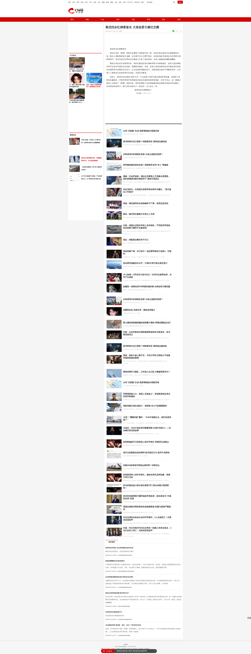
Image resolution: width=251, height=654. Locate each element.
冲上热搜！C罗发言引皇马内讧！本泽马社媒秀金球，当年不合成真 (147, 275)
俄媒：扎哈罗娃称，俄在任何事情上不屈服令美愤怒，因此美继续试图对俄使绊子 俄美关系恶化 (146, 177)
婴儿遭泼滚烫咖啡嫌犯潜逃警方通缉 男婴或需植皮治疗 (147, 322)
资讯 (73, 2)
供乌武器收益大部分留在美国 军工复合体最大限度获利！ (146, 486)
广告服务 (112, 648)
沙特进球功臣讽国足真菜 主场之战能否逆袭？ (143, 154)
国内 (72, 19)
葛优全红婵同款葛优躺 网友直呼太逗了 (117, 593)
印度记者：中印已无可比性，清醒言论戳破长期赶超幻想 (76, 71)
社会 (102, 19)
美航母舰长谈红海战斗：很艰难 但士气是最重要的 (145, 405)
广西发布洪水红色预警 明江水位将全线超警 (132, 651)
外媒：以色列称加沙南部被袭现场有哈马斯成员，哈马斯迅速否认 (146, 333)
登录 (180, 2)
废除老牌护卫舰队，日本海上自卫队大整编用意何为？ (146, 371)
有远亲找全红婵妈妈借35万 (113, 612)
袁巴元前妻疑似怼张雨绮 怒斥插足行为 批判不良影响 (146, 452)
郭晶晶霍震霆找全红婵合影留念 (115, 561)
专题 (133, 19)
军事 (78, 2)
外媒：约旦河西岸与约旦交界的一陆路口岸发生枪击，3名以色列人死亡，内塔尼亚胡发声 (147, 529)
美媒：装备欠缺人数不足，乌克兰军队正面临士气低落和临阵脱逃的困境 (146, 356)
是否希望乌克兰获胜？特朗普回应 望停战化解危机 (145, 141)
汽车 (90, 2)
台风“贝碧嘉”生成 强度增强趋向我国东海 (141, 130)
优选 (120, 2)
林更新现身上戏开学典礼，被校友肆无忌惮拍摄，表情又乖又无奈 (146, 475)
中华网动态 (147, 648)
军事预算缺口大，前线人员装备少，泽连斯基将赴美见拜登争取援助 (146, 395)
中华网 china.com (76, 10)
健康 (111, 2)
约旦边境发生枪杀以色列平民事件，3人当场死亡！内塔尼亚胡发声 (147, 518)
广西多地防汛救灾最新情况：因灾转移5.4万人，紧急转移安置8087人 (77, 102)
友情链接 (140, 648)
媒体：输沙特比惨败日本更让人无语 (139, 213)
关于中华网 (106, 648)
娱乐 (86, 2)
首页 (69, 2)
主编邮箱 (125, 644)
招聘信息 (123, 648)
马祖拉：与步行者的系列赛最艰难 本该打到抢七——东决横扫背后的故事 (147, 429)
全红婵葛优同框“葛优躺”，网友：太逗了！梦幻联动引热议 (123, 625)
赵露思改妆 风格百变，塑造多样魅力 (139, 309)
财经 (82, 2)
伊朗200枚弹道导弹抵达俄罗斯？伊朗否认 (141, 465)
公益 (116, 2)
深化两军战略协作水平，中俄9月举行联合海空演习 (145, 263)
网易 (120, 31)
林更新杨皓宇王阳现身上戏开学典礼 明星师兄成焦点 (146, 441)
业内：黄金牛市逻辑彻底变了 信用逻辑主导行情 (93, 85)
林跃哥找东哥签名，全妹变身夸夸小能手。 (120, 551)
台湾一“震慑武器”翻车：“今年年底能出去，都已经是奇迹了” (147, 418)
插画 (107, 2)
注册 (174, 2)
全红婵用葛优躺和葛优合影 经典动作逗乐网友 (119, 577)
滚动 (179, 19)
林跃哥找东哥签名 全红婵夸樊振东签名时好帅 (119, 548)
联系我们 (118, 648)
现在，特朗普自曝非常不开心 (136, 239)
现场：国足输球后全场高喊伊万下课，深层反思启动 (145, 203)
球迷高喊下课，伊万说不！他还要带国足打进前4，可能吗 (147, 252)
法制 (124, 2)
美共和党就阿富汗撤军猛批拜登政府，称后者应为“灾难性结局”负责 (147, 497)
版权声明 (129, 648)
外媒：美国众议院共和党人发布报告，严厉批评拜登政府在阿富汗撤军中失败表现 (146, 226)
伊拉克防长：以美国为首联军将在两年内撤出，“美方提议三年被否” (147, 190)
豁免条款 (135, 648)
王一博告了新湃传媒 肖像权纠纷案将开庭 (77, 85)
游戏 (94, 2)
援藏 (103, 2)
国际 (87, 19)
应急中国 (137, 2)
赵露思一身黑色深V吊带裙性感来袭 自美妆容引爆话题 (146, 286)
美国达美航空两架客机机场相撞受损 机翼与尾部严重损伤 (147, 507)
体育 (117, 19)
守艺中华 (130, 2)
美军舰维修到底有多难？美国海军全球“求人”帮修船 (145, 164)
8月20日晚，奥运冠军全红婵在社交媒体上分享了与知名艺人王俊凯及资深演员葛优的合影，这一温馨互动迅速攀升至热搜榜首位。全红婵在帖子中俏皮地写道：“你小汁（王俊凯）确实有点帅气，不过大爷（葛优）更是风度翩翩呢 (143, 599)
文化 (99, 2)
